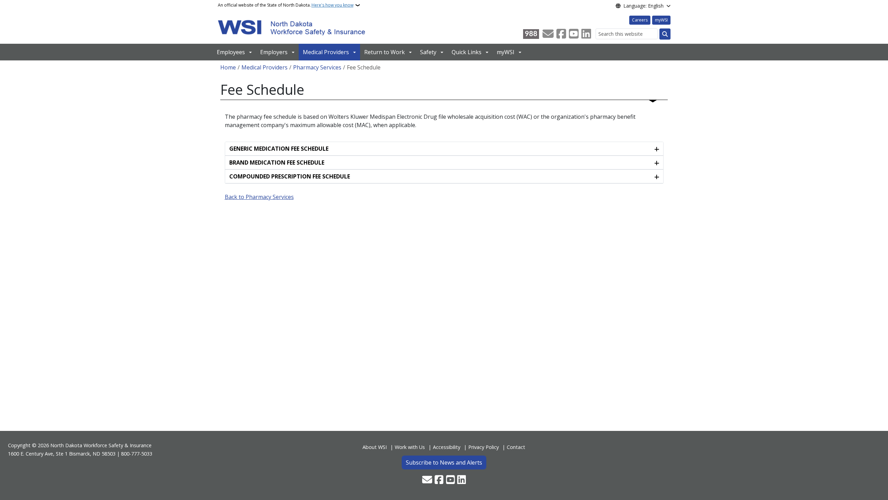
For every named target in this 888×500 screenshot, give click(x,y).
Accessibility (446, 447)
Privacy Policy (483, 447)
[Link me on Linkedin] (586, 34)
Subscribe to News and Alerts (444, 462)
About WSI (374, 447)
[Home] (291, 27)
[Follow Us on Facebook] (561, 34)
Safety (428, 52)
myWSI (661, 20)
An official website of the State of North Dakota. (285, 5)
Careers (640, 20)
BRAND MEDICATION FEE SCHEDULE (276, 162)
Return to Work (384, 52)
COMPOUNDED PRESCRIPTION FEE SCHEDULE (289, 176)
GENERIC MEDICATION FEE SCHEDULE (278, 148)
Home (228, 67)
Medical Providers (326, 52)
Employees (231, 52)
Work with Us (410, 447)
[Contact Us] (548, 34)
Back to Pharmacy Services (259, 197)
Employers (274, 52)
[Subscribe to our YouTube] (574, 34)
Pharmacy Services (317, 67)
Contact (516, 447)
